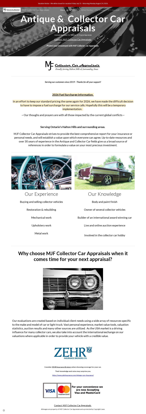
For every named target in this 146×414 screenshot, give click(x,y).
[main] (73, 31)
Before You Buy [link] (87, 10)
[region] (73, 3)
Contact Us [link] (126, 10)
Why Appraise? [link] (73, 10)
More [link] (135, 10)
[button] (143, 9)
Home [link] (62, 10)
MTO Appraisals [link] (113, 10)
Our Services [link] (100, 10)
